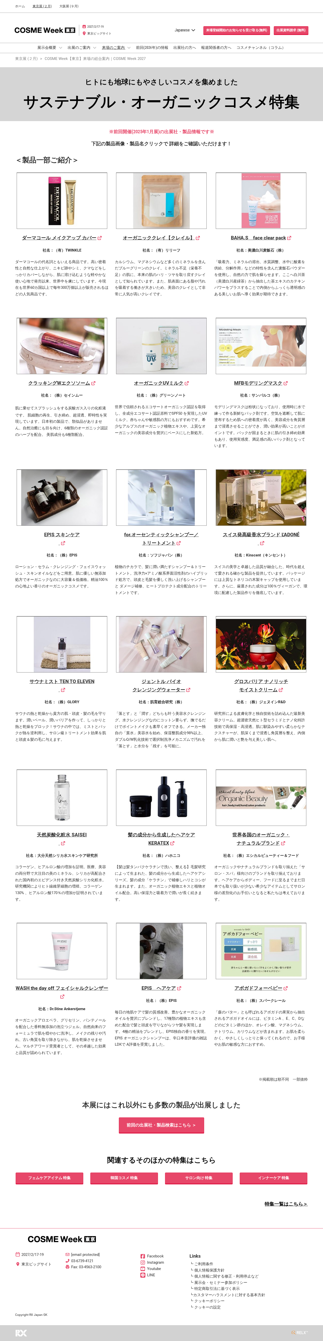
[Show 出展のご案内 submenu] (94, 47)
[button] (236, 30)
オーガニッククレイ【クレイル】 (159, 238)
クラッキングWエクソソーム (59, 383)
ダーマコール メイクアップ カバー (59, 238)
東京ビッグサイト (99, 33)
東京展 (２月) (42, 6)
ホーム (20, 6)
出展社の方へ (184, 47)
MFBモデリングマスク (258, 383)
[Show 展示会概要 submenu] (60, 47)
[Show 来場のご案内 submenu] (129, 47)
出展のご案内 (79, 47)
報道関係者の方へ (216, 47)
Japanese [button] (183, 30)
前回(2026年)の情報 (152, 47)
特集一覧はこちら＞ (286, 1204)
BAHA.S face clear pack (258, 238)
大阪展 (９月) (68, 6)
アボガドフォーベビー (258, 988)
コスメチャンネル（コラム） (261, 47)
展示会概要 (47, 47)
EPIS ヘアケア (159, 988)
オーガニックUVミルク (158, 383)
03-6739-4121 (82, 1261)
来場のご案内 (113, 47)
